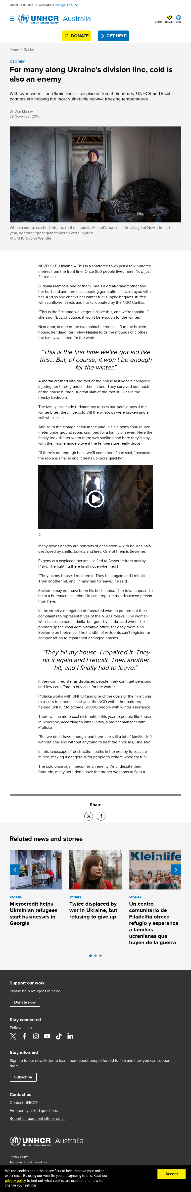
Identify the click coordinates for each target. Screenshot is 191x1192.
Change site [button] (63, 4)
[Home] (35, 19)
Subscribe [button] (23, 1077)
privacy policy (15, 1181)
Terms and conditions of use (29, 1162)
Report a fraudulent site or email (37, 1118)
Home (14, 49)
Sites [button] (178, 21)
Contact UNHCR (24, 1102)
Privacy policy (19, 1157)
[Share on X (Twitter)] (88, 816)
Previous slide (15, 869)
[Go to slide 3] (101, 956)
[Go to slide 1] (91, 956)
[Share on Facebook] (101, 816)
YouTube (47, 1036)
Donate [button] (169, 22)
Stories (29, 49)
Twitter (13, 1036)
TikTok (58, 1036)
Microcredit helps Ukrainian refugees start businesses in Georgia (33, 913)
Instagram (36, 1036)
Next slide (176, 869)
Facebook (24, 1036)
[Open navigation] (12, 19)
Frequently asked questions (34, 1110)
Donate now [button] (25, 1002)
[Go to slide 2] (96, 956)
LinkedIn (70, 1036)
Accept (171, 1174)
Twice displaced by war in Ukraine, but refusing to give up (93, 910)
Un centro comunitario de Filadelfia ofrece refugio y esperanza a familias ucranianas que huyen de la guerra (153, 923)
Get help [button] (116, 35)
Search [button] (159, 21)
